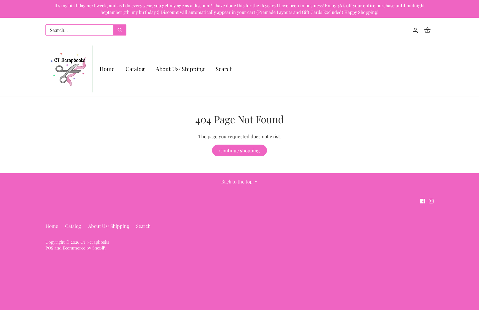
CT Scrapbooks (94, 242)
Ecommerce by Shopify (84, 248)
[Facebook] (422, 200)
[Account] (415, 29)
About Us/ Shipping (108, 226)
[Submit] (119, 30)
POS (49, 248)
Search (143, 226)
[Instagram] (431, 200)
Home (51, 226)
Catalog (73, 226)
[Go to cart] (427, 29)
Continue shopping (239, 150)
